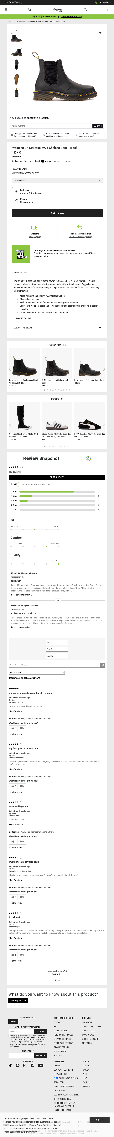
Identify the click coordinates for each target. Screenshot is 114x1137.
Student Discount (90, 1039)
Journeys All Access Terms (66, 1095)
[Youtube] (42, 1065)
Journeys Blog (88, 1031)
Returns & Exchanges (63, 1035)
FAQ (55, 1026)
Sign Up (13, 1021)
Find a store (28, 1051)
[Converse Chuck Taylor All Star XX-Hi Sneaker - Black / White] (24, 417)
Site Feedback (60, 1051)
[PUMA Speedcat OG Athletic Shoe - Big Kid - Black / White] (89, 417)
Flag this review (16, 734)
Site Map (58, 1056)
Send (97, 126)
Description (20, 272)
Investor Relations (62, 1099)
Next (16, 99)
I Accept (100, 1120)
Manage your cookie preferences (18, 1122)
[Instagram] (26, 1065)
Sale (85, 1082)
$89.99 (77, 386)
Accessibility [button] (105, 2)
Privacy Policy (60, 1074)
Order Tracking (15, 2)
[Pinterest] (19, 1065)
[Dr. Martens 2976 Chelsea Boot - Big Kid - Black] (89, 363)
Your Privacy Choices (68, 1078)
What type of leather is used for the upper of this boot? (25, 135)
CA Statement (60, 1091)
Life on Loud (87, 1022)
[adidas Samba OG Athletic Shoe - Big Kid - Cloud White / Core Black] (57, 417)
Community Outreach (63, 1070)
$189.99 (12, 386)
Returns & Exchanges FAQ (80, 236)
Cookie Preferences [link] (62, 1110)
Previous (16, 30)
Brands (86, 1066)
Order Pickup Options (63, 1043)
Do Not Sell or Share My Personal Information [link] (64, 1104)
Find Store (40, 1056)
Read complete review (20, 595)
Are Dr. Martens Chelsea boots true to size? (89, 135)
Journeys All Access (91, 1026)
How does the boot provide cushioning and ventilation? (57, 135)
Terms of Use (59, 1082)
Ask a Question (18, 1001)
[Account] (85, 9)
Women (86, 1070)
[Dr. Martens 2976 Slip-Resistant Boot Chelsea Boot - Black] (24, 363)
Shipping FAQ (35, 236)
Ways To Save (88, 1035)
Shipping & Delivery (62, 1039)
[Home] (57, 9)
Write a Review (57, 477)
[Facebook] (34, 1065)
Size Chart (22, 169)
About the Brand (23, 327)
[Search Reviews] (102, 665)
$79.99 (44, 439)
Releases (87, 1086)
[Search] (29, 9)
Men (85, 1074)
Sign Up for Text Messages (27, 1027)
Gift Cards (87, 1043)
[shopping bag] (108, 9)
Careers (58, 1066)
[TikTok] (11, 1065)
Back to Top (57, 974)
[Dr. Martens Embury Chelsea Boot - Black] (57, 363)
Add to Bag (57, 213)
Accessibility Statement (64, 1086)
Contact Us (59, 1022)
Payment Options (61, 1047)
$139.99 (45, 386)
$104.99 (12, 439)
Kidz (85, 1078)
